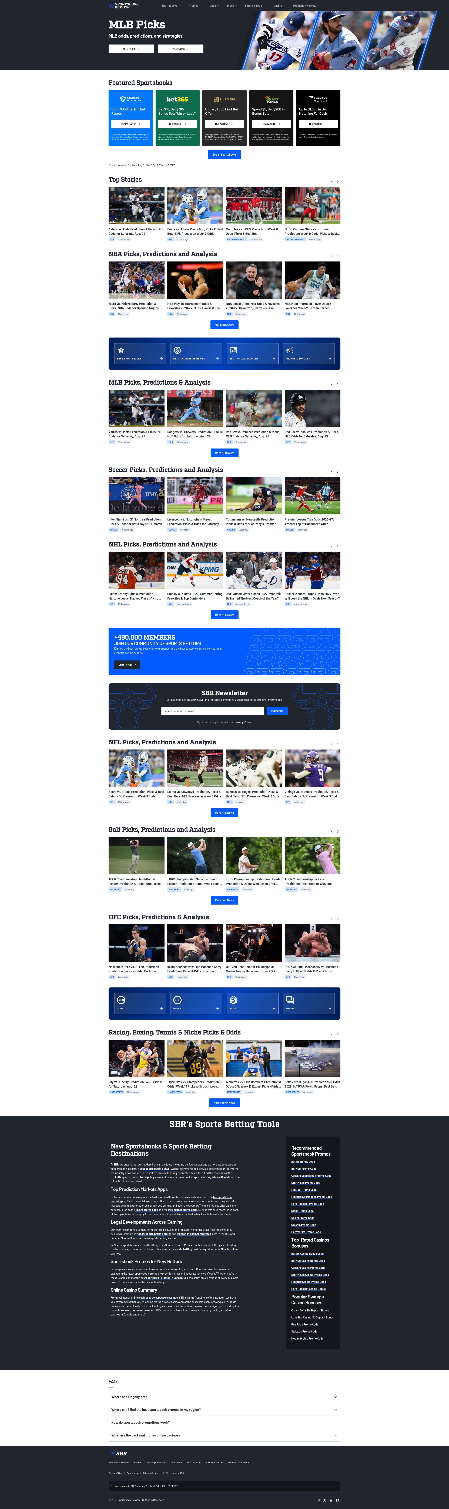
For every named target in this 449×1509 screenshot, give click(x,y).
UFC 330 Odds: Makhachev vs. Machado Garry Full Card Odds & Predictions (311, 969)
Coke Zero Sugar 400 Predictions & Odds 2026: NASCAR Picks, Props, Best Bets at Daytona (312, 1084)
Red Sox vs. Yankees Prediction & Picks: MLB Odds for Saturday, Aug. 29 (253, 434)
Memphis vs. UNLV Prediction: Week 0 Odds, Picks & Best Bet (252, 231)
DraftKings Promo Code (305, 1182)
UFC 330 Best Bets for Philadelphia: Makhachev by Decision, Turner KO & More (251, 969)
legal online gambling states (194, 1233)
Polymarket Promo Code (306, 1231)
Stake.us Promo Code (304, 1331)
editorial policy (145, 1177)
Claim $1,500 (222, 124)
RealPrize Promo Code (304, 1324)
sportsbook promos (147, 1273)
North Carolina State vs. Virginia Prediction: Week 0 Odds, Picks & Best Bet (311, 231)
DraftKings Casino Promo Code (310, 1274)
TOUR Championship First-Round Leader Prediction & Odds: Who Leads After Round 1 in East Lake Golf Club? (254, 881)
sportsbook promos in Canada (164, 1277)
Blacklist (137, 1462)
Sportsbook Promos (119, 1462)
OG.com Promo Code (303, 1224)
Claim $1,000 (316, 124)
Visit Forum (125, 664)
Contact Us (132, 1473)
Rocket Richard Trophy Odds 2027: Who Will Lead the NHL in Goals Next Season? (312, 596)
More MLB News (224, 452)
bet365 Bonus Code (303, 1161)
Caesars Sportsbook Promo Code (311, 1175)
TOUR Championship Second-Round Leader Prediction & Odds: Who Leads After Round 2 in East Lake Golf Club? (193, 881)
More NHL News (224, 614)
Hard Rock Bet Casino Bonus (308, 1288)
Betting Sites (194, 1462)
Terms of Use (115, 1473)
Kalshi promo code (146, 1209)
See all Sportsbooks (225, 154)
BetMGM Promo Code (303, 1168)
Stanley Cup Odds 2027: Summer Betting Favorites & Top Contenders (195, 596)
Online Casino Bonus (238, 1462)
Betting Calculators (157, 1462)
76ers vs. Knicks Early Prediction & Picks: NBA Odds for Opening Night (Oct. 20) (136, 306)
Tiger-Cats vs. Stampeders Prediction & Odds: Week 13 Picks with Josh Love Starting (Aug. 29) (194, 1084)
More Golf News (224, 900)
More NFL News (224, 812)
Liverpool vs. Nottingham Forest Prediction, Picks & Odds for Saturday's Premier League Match (194, 521)
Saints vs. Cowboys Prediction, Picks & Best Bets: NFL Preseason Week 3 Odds (194, 794)
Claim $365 (175, 124)
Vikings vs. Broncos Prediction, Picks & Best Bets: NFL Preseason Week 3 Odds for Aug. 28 (312, 794)
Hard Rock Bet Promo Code (307, 1203)
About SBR (178, 1473)
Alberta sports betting (178, 1249)
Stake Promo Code (302, 1210)
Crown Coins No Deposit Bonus (310, 1310)
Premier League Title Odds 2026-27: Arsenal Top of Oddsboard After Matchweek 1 (309, 521)
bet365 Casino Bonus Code (307, 1253)
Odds (178, 48)
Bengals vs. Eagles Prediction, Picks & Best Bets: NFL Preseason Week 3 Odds (253, 794)
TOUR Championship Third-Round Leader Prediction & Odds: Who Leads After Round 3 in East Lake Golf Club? (135, 881)
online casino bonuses (128, 1310)
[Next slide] (337, 181)
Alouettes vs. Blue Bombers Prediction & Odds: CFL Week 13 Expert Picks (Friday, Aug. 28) (253, 1084)
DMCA (165, 1473)
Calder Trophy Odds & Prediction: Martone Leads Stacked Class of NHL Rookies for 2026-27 (133, 596)
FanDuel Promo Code (304, 1189)
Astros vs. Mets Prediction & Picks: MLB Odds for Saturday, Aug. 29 (136, 231)
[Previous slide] (332, 181)
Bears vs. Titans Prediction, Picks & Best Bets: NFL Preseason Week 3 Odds (195, 231)
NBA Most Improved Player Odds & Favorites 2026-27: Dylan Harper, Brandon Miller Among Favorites (308, 306)
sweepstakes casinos (165, 1297)
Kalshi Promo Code (302, 1217)
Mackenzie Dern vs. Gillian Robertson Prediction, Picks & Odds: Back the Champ (134, 969)
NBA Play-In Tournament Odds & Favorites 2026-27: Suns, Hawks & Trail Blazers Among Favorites (194, 306)
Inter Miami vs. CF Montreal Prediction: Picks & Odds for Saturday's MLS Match (135, 521)
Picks (129, 48)
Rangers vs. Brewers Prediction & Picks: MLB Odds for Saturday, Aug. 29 (195, 434)
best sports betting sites (155, 1168)
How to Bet (177, 1462)
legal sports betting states (155, 1233)
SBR (116, 1164)
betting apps (122, 1177)
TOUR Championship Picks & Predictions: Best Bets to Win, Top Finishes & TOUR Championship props (311, 881)
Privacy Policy (242, 722)
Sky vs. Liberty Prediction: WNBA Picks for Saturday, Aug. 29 (136, 1084)
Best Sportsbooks (214, 1462)
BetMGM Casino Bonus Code (308, 1260)
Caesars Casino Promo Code (308, 1267)
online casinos (140, 1297)
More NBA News (224, 324)
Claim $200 (269, 124)
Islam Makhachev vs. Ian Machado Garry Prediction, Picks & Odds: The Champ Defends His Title (194, 969)
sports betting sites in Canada (212, 1177)
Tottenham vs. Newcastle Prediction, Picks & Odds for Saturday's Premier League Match (251, 521)
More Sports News (224, 1102)
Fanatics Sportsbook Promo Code (311, 1196)
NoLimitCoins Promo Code (307, 1338)
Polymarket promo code (182, 1209)
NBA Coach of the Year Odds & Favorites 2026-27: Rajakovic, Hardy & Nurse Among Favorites (253, 306)
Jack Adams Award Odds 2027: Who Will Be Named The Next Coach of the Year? (253, 596)
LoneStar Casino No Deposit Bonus (312, 1317)
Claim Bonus (128, 124)
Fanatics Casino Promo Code (308, 1281)
